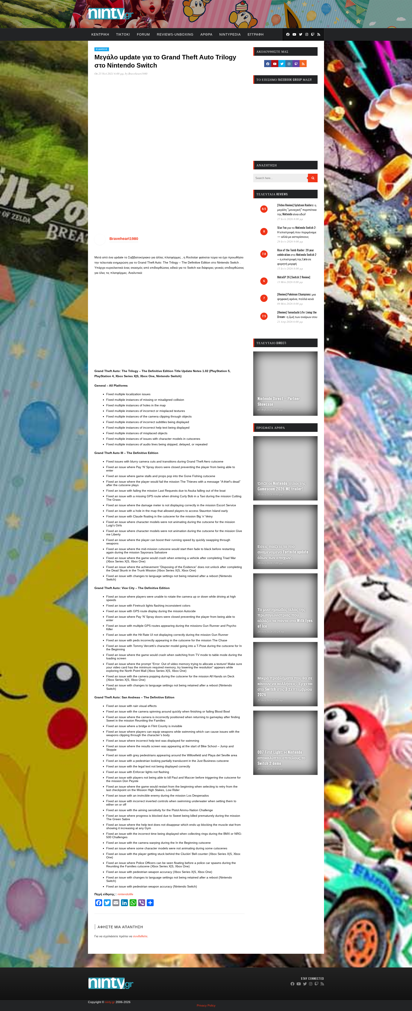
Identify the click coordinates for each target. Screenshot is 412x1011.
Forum (143, 34)
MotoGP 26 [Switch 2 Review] (293, 277)
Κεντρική (100, 34)
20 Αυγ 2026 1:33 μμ (270, 769)
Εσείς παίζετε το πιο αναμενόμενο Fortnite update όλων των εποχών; (283, 551)
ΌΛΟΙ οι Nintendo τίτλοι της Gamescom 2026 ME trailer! (282, 485)
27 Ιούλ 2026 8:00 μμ (290, 219)
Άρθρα (206, 34)
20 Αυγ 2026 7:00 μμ (270, 563)
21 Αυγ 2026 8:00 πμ (270, 700)
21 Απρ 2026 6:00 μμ (290, 322)
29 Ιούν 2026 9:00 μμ (290, 241)
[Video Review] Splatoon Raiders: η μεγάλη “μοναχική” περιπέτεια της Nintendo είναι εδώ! (297, 209)
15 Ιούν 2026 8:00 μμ (290, 268)
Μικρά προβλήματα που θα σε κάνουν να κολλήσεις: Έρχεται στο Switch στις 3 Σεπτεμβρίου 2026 (285, 686)
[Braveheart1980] (99, 244)
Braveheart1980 (137, 73)
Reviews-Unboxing (175, 34)
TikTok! (123, 34)
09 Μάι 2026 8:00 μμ (290, 304)
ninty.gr (110, 1002)
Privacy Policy (206, 1005)
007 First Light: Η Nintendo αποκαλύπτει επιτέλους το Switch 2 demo (281, 757)
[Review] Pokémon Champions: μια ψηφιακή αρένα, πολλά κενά (296, 296)
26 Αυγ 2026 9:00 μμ (270, 494)
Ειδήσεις (102, 49)
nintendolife (125, 894)
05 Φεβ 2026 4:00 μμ (270, 409)
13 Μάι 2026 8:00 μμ (290, 282)
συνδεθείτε (140, 936)
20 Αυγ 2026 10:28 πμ (271, 631)
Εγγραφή (256, 34)
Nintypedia (230, 34)
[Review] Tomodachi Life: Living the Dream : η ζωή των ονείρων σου (297, 314)
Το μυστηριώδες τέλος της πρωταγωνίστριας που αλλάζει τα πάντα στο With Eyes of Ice (285, 617)
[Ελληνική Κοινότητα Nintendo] (111, 20)
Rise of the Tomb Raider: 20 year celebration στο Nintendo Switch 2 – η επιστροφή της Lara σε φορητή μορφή (296, 257)
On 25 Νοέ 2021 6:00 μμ (109, 73)
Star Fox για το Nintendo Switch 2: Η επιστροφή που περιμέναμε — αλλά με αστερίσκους (296, 232)
